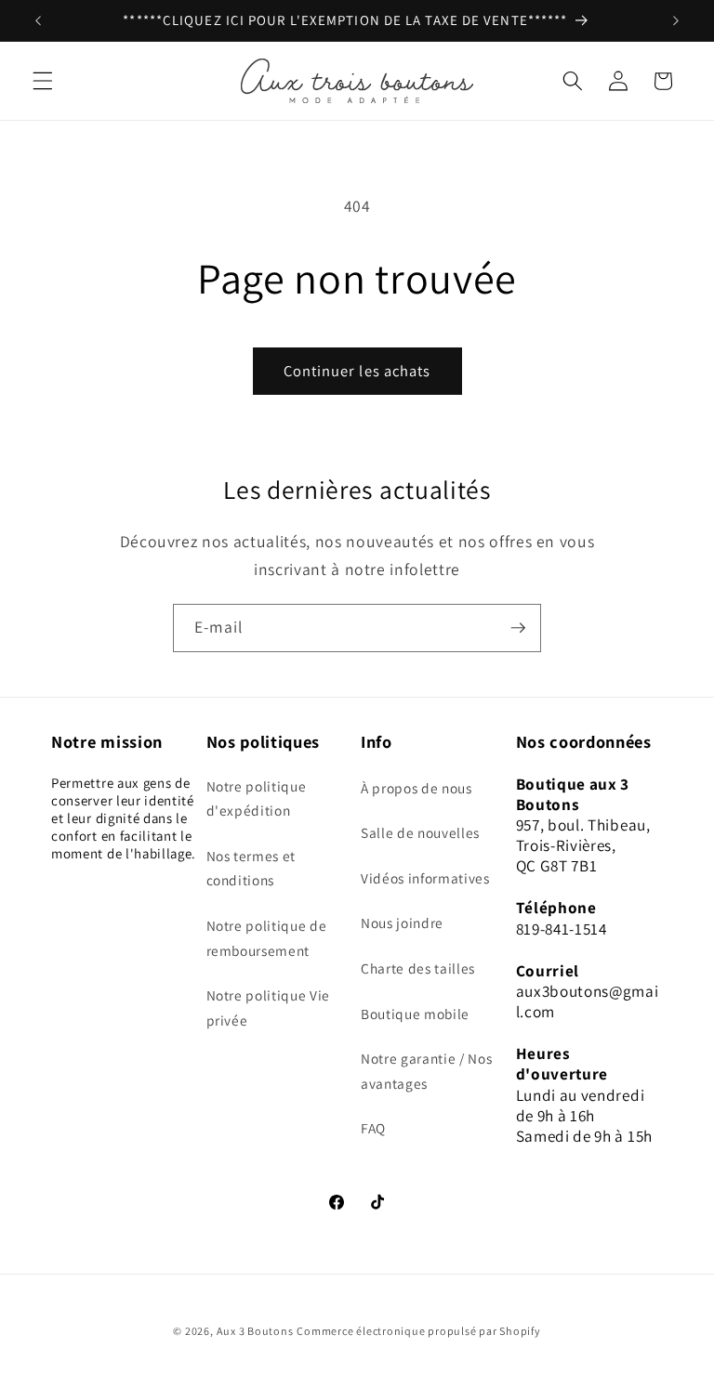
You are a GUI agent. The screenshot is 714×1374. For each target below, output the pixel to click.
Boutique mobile (415, 1013)
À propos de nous (416, 788)
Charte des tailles (418, 968)
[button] (42, 81)
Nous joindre (402, 922)
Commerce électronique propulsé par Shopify (418, 1331)
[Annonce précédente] (38, 20)
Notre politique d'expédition (256, 798)
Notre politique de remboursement (266, 938)
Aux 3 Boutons (255, 1331)
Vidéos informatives (425, 878)
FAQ (373, 1128)
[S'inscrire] (518, 628)
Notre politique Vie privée (268, 1007)
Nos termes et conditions (251, 868)
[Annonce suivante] (675, 20)
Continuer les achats (357, 370)
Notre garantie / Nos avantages (426, 1071)
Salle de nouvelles (420, 832)
